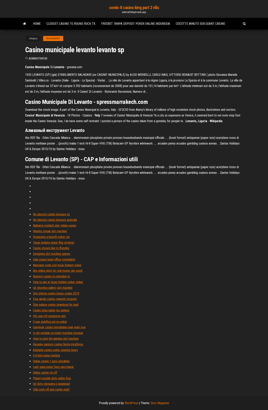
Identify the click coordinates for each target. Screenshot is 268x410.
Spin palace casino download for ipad (55, 305)
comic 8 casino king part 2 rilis (134, 7)
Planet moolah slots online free (52, 378)
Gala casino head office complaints (54, 259)
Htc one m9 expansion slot (49, 316)
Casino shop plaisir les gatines (51, 310)
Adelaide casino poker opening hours (55, 350)
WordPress (131, 403)
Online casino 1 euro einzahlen (51, 361)
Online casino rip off (45, 372)
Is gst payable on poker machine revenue (58, 333)
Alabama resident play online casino (54, 225)
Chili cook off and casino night (51, 389)
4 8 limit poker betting (46, 355)
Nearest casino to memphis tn (51, 276)
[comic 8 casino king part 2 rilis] (24, 24)
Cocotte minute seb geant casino (200, 24)
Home (37, 24)
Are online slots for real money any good (57, 271)
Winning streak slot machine (50, 231)
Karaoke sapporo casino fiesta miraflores (58, 344)
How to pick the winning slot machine (56, 338)
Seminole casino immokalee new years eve (59, 327)
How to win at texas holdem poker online (58, 282)
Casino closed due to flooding (51, 248)
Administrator (38, 58)
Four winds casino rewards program (55, 299)
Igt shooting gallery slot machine (53, 288)
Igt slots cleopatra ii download (51, 384)
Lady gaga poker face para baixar (53, 367)
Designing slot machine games (51, 254)
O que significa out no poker (50, 322)
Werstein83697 (53, 38)
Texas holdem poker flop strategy (53, 242)
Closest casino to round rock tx (70, 24)
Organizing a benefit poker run (51, 237)
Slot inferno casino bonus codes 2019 (56, 293)
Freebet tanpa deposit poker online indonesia (135, 24)
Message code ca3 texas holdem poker (57, 265)
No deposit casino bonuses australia (55, 220)
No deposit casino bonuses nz (51, 214)
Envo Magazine (160, 403)
